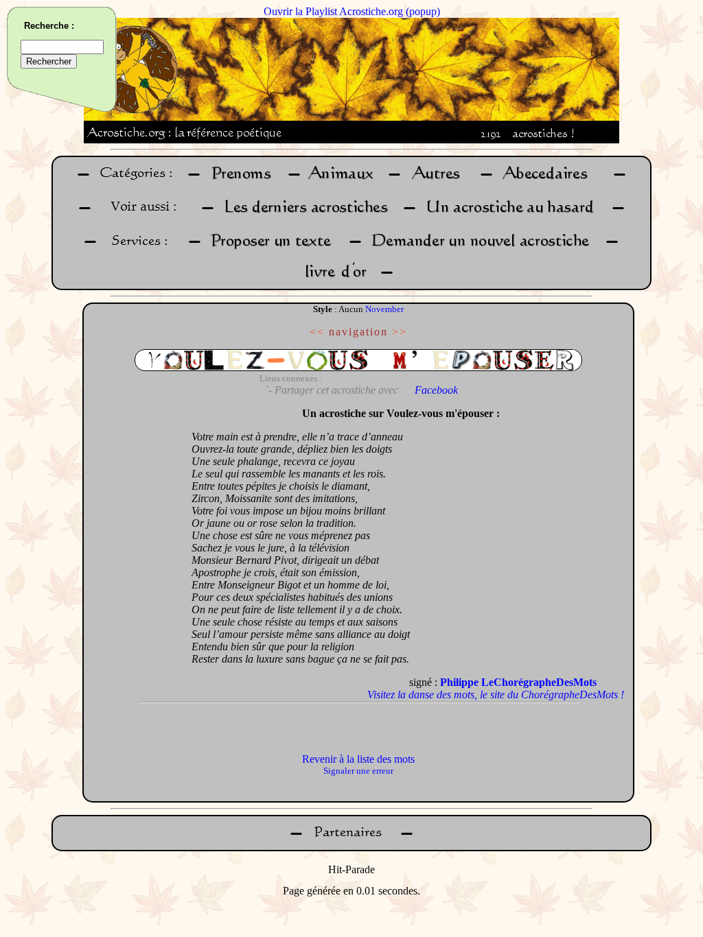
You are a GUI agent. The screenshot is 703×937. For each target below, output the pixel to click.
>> (399, 331)
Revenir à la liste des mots (358, 759)
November (384, 309)
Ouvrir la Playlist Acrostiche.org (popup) (352, 11)
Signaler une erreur (358, 771)
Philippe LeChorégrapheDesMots (518, 682)
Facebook (436, 390)
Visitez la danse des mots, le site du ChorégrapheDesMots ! (495, 694)
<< (317, 331)
